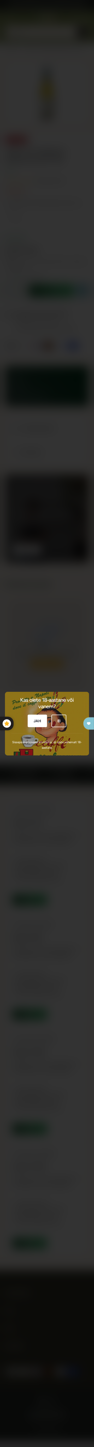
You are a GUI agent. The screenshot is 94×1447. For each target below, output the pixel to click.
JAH (37, 720)
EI (59, 720)
